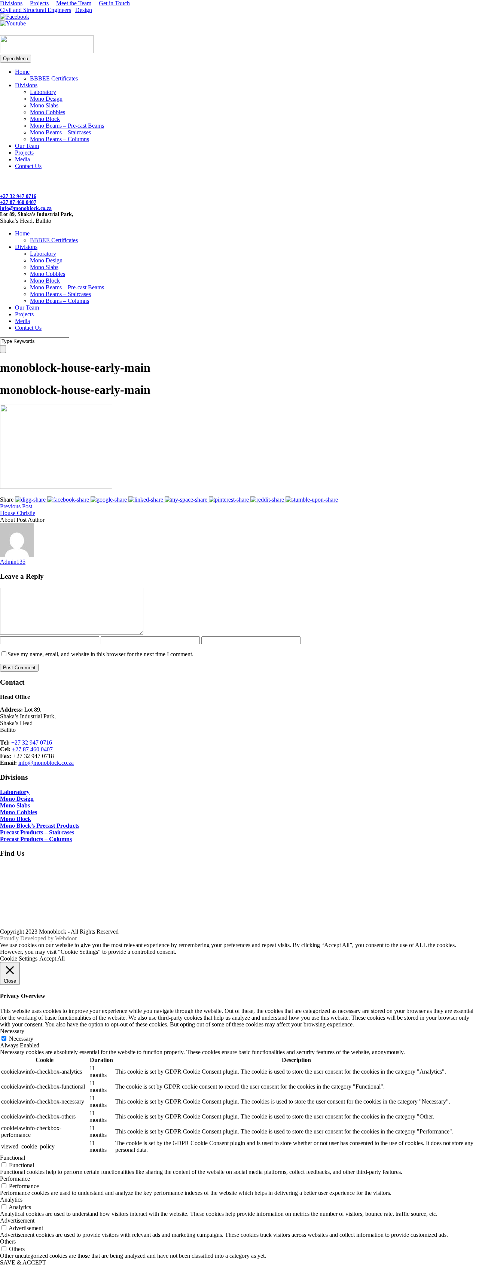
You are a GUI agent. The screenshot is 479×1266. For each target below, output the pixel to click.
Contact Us (28, 166)
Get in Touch (114, 3)
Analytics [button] (11, 1199)
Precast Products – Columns (36, 839)
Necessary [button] (12, 1031)
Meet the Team (73, 3)
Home (22, 72)
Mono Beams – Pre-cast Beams (67, 125)
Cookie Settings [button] (18, 958)
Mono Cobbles (47, 112)
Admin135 (12, 562)
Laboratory (43, 92)
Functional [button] (12, 1157)
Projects (39, 3)
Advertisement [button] (17, 1220)
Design (83, 10)
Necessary (21, 1038)
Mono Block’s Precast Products (39, 825)
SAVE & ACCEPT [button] (23, 1262)
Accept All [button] (52, 958)
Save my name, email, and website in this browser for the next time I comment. (100, 654)
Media (22, 159)
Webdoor (66, 938)
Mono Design (46, 98)
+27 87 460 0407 (18, 202)
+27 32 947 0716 (18, 196)
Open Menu (15, 58)
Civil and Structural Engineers (35, 10)
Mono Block (45, 119)
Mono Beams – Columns (59, 139)
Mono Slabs (44, 105)
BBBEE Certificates (54, 78)
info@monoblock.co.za (26, 208)
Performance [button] (15, 1178)
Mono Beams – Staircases (60, 132)
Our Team (27, 146)
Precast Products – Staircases (37, 832)
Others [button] (8, 1241)
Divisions (11, 3)
